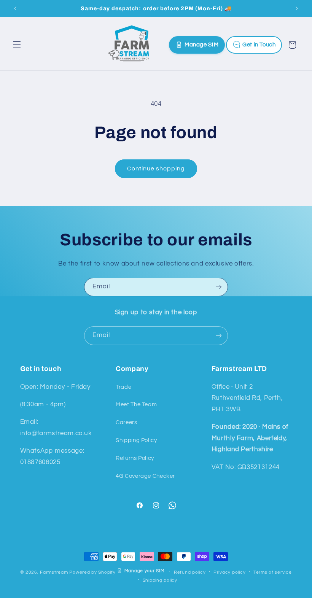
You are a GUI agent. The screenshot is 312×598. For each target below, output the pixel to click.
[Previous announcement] (15, 8)
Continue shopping (156, 168)
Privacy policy (229, 572)
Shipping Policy (136, 440)
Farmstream (54, 572)
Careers (126, 422)
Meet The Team (136, 404)
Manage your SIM (144, 571)
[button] (16, 45)
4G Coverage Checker (145, 476)
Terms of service (272, 572)
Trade (123, 387)
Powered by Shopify (92, 572)
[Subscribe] (219, 287)
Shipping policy (160, 580)
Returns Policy (135, 458)
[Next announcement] (296, 8)
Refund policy (190, 572)
